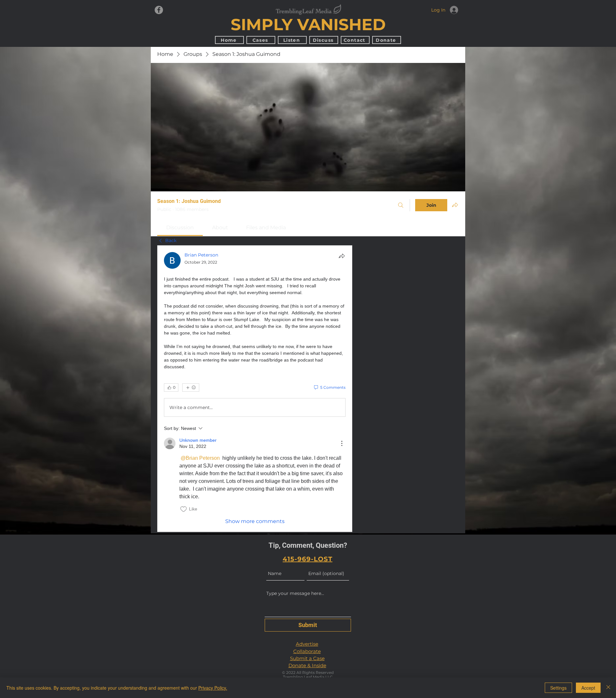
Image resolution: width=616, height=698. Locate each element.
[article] (254, 388)
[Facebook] (159, 10)
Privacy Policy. (212, 688)
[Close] (608, 688)
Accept (588, 688)
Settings (558, 688)
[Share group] (455, 205)
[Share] (342, 256)
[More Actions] (342, 443)
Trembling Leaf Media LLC (308, 677)
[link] (180, 227)
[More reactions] (190, 387)
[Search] (401, 205)
